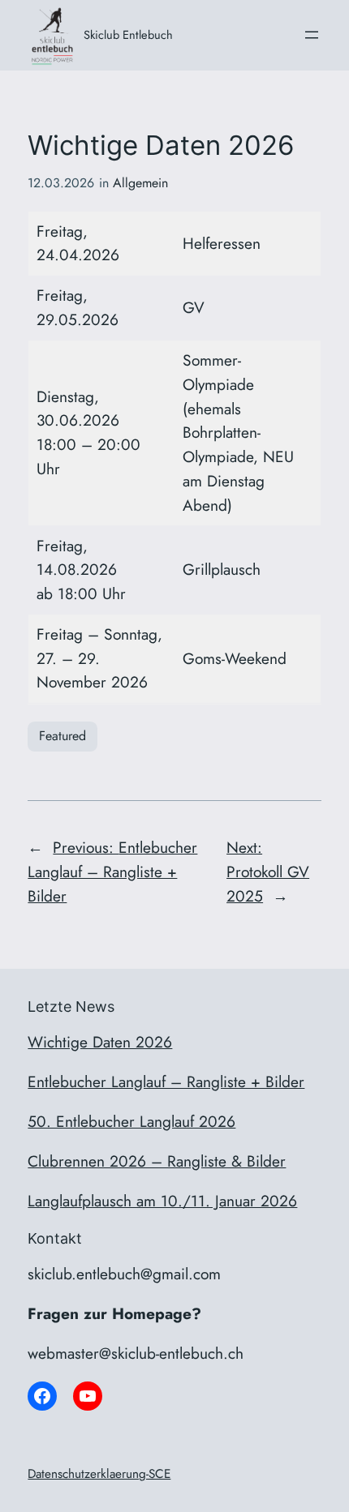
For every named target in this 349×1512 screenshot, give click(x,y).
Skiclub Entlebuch (128, 34)
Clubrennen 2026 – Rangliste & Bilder (157, 1161)
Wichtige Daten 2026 (100, 1041)
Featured (62, 735)
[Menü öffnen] (311, 35)
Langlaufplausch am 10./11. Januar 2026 (162, 1200)
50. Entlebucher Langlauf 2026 (131, 1121)
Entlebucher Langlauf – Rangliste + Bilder (166, 1081)
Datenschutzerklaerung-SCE (99, 1474)
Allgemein (140, 182)
